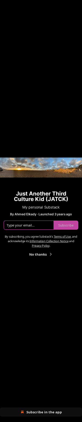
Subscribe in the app (44, 412)
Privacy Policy (40, 246)
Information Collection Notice (49, 241)
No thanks (38, 254)
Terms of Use (62, 236)
